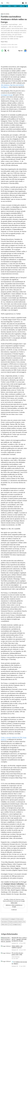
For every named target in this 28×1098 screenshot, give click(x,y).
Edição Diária (5, 6)
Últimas (12, 6)
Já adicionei (14, 909)
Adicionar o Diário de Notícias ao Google (14, 905)
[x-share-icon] (5, 51)
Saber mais (14, 903)
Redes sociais (20, 919)
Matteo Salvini (5, 924)
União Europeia (5, 919)
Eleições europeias (13, 921)
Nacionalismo (4, 921)
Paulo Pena (4, 41)
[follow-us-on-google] (25, 50)
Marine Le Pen (22, 921)
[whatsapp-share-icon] (2, 51)
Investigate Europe (7, 95)
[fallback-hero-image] (6, 940)
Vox (10, 924)
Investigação (12, 919)
